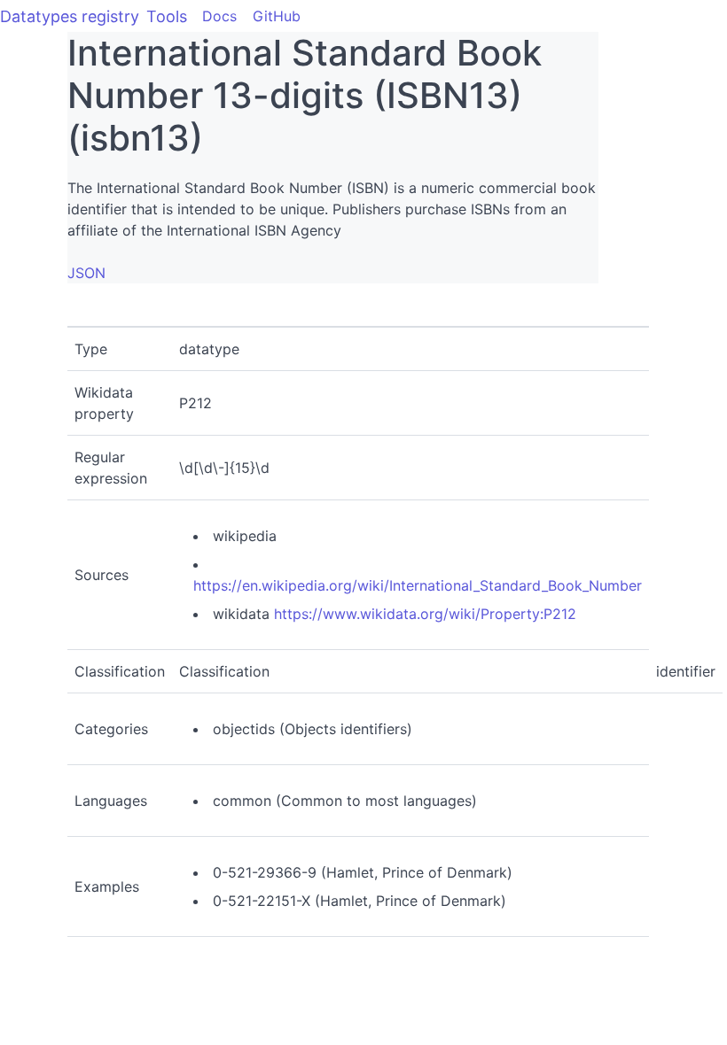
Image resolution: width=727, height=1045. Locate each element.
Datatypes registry (69, 16)
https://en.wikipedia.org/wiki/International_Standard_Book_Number (417, 585)
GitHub (277, 16)
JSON (86, 273)
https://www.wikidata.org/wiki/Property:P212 (425, 614)
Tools (166, 16)
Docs (219, 16)
